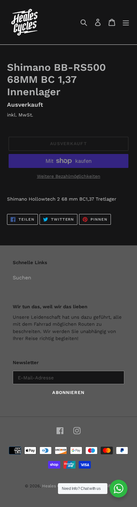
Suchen (22, 278)
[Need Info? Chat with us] (118, 488)
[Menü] (126, 22)
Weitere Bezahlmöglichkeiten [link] (68, 176)
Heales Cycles (56, 486)
